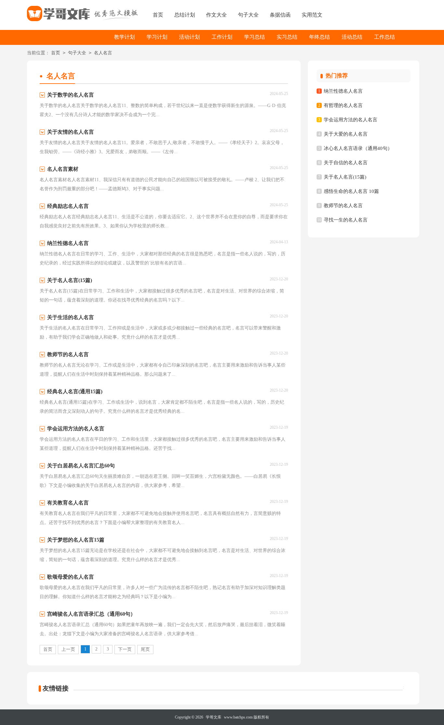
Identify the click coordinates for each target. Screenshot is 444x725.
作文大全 (216, 15)
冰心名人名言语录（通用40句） (358, 148)
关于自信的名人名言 (346, 162)
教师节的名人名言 (343, 205)
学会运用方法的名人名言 (350, 119)
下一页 (125, 649)
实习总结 (287, 37)
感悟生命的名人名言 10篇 (351, 191)
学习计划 (157, 37)
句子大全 (248, 15)
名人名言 (103, 52)
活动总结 (352, 37)
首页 (158, 15)
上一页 (68, 649)
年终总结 (319, 37)
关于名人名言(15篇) (345, 177)
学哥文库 (213, 717)
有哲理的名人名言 (343, 105)
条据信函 (280, 15)
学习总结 (254, 37)
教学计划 (124, 37)
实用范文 (312, 15)
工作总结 (384, 37)
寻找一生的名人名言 (346, 219)
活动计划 (189, 37)
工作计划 (222, 37)
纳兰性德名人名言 (343, 91)
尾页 (145, 649)
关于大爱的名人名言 (346, 134)
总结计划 (184, 15)
